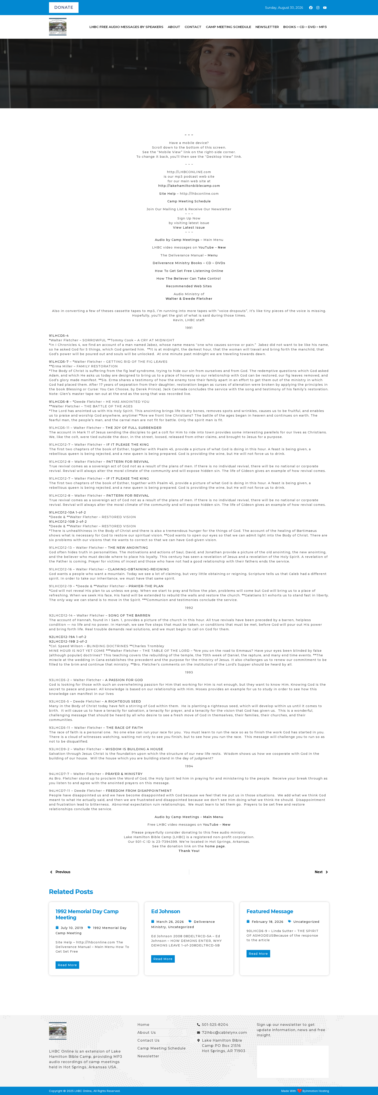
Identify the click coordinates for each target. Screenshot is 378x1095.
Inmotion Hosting (317, 1091)
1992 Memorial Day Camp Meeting (87, 914)
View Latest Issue (189, 228)
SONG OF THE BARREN (129, 615)
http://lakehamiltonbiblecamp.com (189, 186)
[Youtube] (324, 7)
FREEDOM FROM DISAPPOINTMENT (139, 791)
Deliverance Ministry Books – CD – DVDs (189, 263)
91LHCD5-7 (59, 362)
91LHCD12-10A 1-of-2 (67, 512)
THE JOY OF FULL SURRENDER (133, 428)
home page (215, 846)
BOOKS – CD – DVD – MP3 (305, 27)
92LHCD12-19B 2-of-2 (68, 641)
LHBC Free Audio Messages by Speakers (126, 27)
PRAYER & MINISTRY (124, 774)
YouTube (206, 247)
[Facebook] (310, 7)
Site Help (167, 194)
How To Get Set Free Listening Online (189, 271)
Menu (213, 255)
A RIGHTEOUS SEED (123, 701)
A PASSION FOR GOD (124, 680)
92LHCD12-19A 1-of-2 (67, 637)
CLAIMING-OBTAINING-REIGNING (138, 569)
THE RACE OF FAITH (124, 728)
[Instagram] (317, 7)
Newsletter (267, 27)
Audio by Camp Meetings (178, 240)
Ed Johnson (165, 911)
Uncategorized (181, 927)
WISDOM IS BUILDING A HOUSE (134, 749)
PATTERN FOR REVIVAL (127, 462)
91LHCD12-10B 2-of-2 (68, 522)
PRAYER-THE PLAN (146, 586)
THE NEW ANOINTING (128, 548)
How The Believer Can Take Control (188, 278)
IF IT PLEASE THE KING (127, 445)
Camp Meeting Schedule (228, 27)
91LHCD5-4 (59, 336)
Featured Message (270, 911)
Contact (193, 27)
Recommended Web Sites (189, 286)
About (174, 27)
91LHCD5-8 (59, 402)
